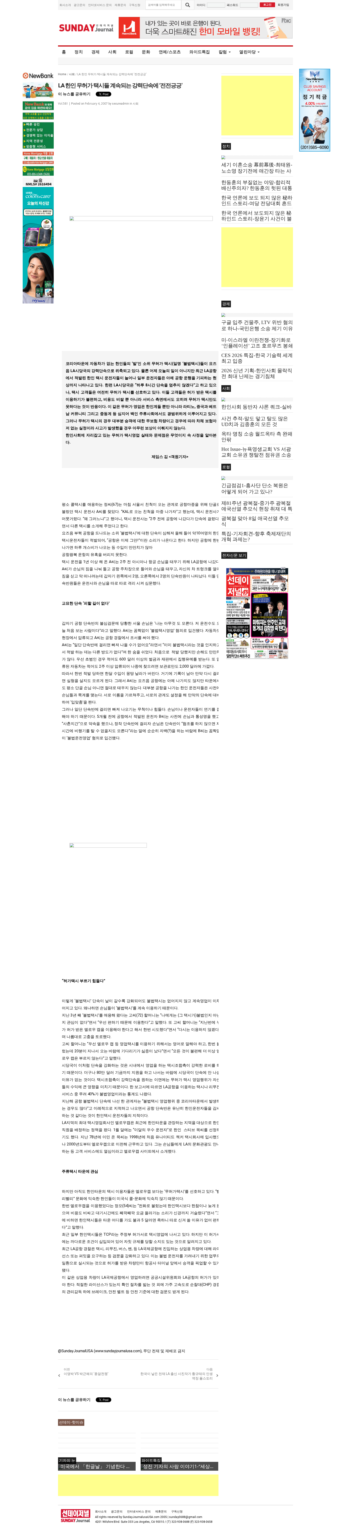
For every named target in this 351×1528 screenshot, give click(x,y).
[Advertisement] (145, 1485)
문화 (146, 51)
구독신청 (134, 5)
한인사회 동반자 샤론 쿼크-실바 (256, 407)
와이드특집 (199, 51)
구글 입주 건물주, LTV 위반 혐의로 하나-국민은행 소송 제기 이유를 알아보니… (257, 328)
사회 (112, 51)
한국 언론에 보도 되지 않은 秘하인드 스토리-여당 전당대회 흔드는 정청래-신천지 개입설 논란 (256, 203)
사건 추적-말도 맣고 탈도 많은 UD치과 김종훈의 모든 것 (254, 421)
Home (62, 74)
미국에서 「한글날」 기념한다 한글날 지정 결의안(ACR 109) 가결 (98, 1466)
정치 (78, 51)
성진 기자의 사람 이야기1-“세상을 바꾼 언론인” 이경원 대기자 (180, 1466)
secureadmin (120, 103)
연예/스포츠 (170, 51)
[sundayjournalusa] (86, 28)
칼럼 (223, 51)
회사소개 (65, 5)
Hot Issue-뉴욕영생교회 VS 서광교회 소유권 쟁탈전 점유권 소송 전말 (256, 454)
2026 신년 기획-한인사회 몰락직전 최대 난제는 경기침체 (256, 373)
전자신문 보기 (234, 555)
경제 (95, 51)
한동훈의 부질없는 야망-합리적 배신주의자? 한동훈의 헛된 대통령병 (256, 188)
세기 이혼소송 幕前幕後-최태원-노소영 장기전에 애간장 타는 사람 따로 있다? (256, 171)
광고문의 (79, 5)
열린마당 (247, 51)
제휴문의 (120, 5)
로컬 (129, 51)
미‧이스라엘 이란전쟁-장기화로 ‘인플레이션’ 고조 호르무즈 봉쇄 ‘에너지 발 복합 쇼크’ (257, 345)
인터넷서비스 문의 (100, 5)
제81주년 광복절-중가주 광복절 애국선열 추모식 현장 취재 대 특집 (256, 508)
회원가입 (283, 5)
